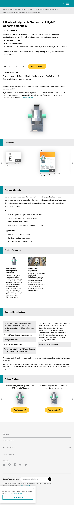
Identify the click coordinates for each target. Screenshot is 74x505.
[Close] (33, 488)
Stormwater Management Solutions (21, 9)
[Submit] (49, 479)
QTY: (4, 66)
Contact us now (27, 97)
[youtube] (20, 464)
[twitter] (9, 464)
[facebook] (4, 464)
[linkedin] (14, 464)
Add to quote (36, 66)
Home (5, 9)
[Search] (63, 3)
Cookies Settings (18, 497)
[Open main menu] (67, 3)
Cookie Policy (18, 493)
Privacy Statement (25, 485)
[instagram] (25, 464)
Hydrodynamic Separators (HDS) (45, 9)
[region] (18, 494)
